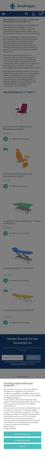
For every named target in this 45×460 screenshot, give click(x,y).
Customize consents (22, 440)
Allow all (23, 446)
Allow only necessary (22, 434)
